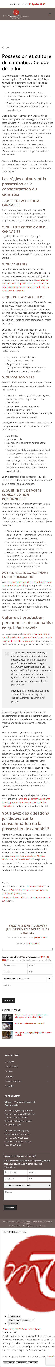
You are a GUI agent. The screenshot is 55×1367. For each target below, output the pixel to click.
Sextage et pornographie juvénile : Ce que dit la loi (33, 1033)
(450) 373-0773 (32, 943)
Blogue (10, 1076)
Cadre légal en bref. (36, 886)
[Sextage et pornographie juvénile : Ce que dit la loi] (7, 1035)
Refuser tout (21, 1363)
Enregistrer (33, 1363)
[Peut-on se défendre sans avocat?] (7, 1026)
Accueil (10, 1061)
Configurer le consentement (34, 1226)
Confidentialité (15, 1226)
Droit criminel (12, 1066)
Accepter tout (9, 1363)
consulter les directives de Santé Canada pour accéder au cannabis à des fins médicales (26, 802)
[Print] (9, 47)
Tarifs (9, 1071)
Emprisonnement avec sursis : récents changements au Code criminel (31, 1016)
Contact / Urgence (14, 1081)
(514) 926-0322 (36, 4)
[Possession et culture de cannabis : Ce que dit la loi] (27, 33)
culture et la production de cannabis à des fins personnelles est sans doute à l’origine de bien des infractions (27, 637)
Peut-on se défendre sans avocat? (29, 1023)
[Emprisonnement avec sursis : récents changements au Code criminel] (7, 1017)
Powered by (22, 1329)
